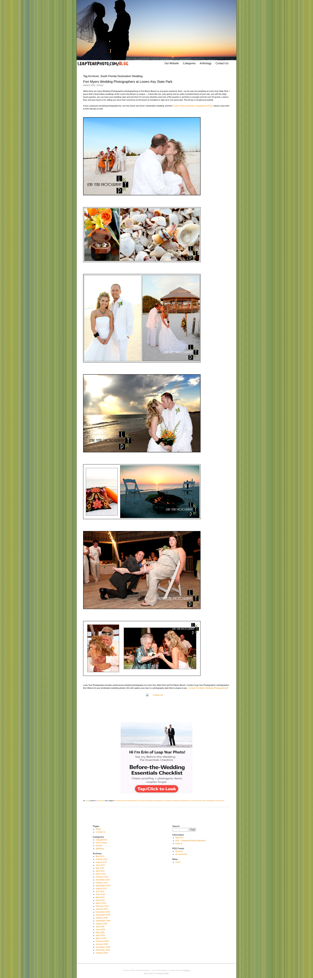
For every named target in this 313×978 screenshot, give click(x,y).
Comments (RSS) (163, 973)
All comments (181, 854)
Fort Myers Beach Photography (125, 800)
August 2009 (101, 924)
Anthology (205, 63)
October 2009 (102, 918)
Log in (178, 862)
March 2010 (101, 903)
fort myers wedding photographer (150, 800)
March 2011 (101, 874)
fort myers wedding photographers (176, 800)
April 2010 (100, 900)
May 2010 (100, 897)
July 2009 (100, 926)
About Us (179, 838)
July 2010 (100, 891)
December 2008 (103, 947)
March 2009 (101, 938)
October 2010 (102, 883)
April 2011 (100, 871)
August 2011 (101, 862)
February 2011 (102, 877)
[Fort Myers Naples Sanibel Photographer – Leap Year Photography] (103, 63)
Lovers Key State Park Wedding (201, 800)
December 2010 (103, 880)
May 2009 (100, 932)
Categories (189, 63)
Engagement (101, 840)
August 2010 (101, 888)
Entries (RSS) (148, 973)
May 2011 (100, 868)
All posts (179, 851)
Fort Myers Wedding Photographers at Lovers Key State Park (127, 81)
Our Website (171, 63)
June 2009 (100, 929)
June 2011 (100, 865)
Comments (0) (219, 800)
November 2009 (103, 915)
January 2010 (102, 909)
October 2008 (102, 953)
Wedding (100, 800)
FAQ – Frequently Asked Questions (190, 840)
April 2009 (100, 935)
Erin (86, 800)
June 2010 (100, 894)
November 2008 (103, 950)
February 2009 (102, 941)
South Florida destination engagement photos (193, 106)
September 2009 (103, 921)
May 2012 (100, 856)
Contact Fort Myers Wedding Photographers (207, 688)
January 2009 (102, 944)
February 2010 (102, 906)
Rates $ (178, 843)
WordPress (187, 970)
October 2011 (102, 859)
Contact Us (222, 63)
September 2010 (103, 886)
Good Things (101, 843)
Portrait (99, 846)
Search (176, 826)
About (98, 829)
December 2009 (103, 912)
